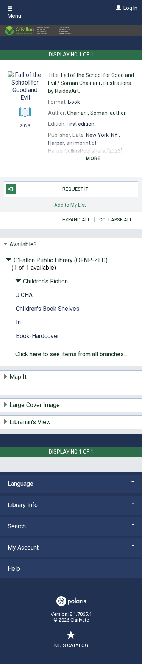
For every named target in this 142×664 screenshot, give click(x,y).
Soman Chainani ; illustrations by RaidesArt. (91, 83)
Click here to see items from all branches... (71, 354)
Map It (18, 377)
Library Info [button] (23, 505)
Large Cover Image (34, 405)
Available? (23, 244)
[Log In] (117, 8)
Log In (130, 8)
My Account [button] (23, 547)
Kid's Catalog (71, 645)
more (93, 158)
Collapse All (116, 219)
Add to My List (70, 205)
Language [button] (20, 483)
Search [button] (17, 526)
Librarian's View (30, 422)
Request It (75, 189)
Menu (14, 16)
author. (96, 113)
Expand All (76, 219)
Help (14, 568)
